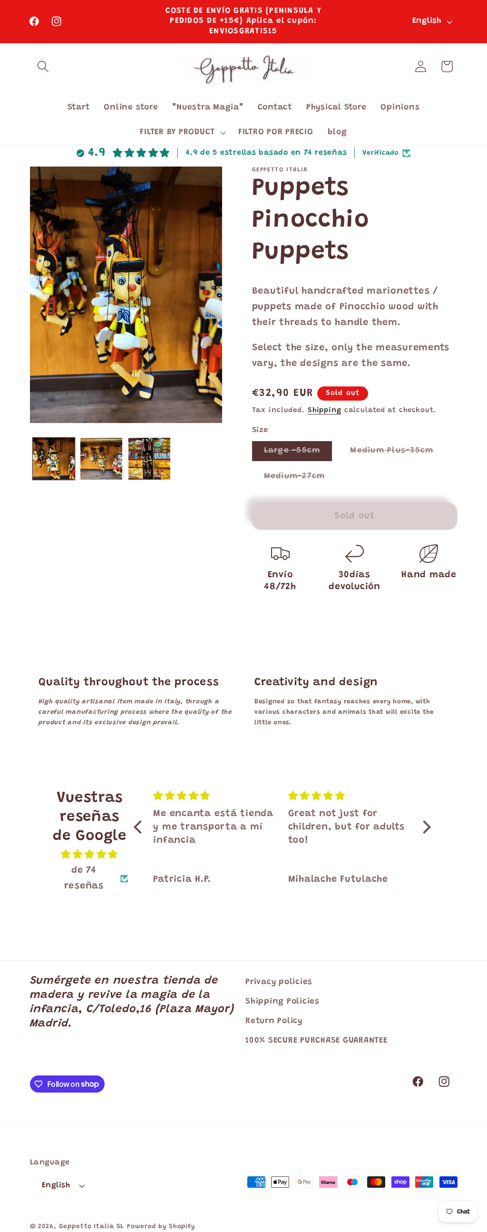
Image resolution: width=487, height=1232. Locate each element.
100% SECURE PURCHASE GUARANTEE (316, 1040)
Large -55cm (298, 453)
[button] (43, 66)
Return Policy (273, 1021)
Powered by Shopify (161, 1226)
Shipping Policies (282, 1001)
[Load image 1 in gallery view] (54, 459)
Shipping (324, 410)
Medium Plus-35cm (397, 453)
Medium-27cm (300, 479)
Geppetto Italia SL (92, 1226)
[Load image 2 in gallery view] (101, 459)
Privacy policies (278, 982)
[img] (89, 855)
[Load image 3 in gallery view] (149, 459)
